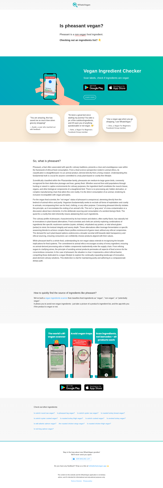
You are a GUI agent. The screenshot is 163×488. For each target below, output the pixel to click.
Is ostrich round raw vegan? (44, 413)
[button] (50, 84)
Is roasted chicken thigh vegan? (99, 424)
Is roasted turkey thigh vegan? (71, 418)
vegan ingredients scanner (56, 298)
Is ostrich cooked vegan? (94, 418)
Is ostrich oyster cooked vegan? (46, 418)
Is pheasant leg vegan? (66, 413)
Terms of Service (76, 481)
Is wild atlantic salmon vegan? (45, 424)
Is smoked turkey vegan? (116, 418)
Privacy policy (87, 481)
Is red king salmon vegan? (44, 429)
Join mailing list (83, 459)
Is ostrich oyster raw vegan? (87, 413)
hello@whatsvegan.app (97, 466)
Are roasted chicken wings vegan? (72, 424)
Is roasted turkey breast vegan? (113, 413)
